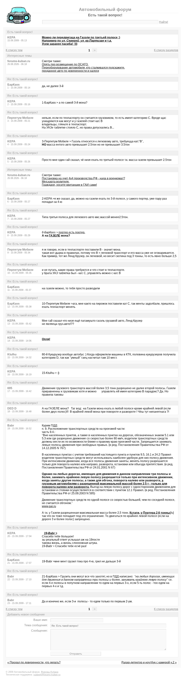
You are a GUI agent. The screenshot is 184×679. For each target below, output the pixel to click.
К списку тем (14, 50)
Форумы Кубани (49, 672)
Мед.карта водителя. (55, 181)
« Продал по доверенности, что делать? (34, 662)
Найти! (163, 22)
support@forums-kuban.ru (46, 674)
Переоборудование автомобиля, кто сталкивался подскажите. (83, 67)
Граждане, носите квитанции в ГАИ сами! (69, 184)
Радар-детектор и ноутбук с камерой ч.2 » (149, 662)
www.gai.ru (49, 506)
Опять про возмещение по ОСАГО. (65, 64)
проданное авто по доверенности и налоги (70, 70)
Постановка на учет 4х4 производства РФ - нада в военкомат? (83, 178)
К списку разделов (166, 50)
